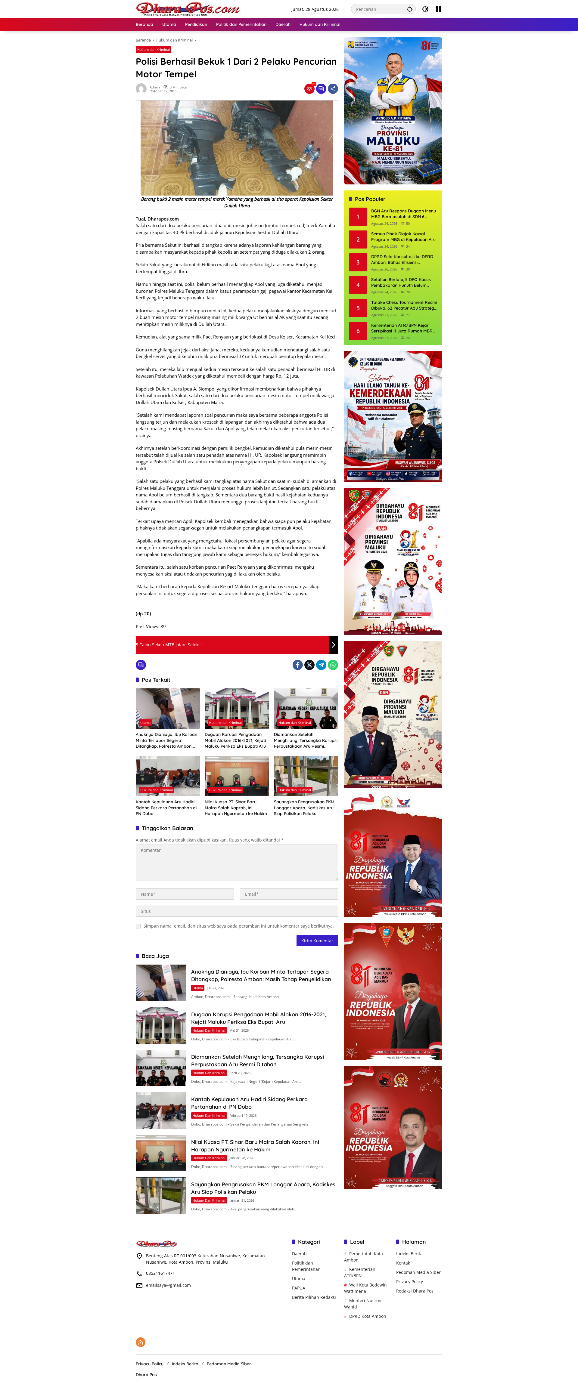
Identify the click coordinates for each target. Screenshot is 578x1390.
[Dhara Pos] (188, 8)
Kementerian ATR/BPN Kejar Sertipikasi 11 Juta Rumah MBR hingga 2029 (402, 328)
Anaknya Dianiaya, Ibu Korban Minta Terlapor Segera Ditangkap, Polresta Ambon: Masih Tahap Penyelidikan (166, 740)
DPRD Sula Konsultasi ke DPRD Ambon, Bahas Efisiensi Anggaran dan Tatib (402, 260)
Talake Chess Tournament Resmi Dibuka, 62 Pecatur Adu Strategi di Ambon (404, 305)
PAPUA (298, 1288)
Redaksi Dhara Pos (415, 1291)
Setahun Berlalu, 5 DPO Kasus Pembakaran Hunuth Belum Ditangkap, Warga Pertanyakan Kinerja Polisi (403, 283)
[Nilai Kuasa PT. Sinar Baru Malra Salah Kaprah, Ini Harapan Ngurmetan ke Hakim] (237, 776)
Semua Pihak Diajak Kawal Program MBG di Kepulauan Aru (403, 236)
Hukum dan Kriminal (153, 49)
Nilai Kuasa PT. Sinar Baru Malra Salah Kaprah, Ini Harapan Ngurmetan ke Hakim (236, 807)
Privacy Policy (409, 1281)
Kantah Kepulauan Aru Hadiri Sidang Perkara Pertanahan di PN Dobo (166, 807)
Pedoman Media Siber (418, 1272)
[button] (410, 9)
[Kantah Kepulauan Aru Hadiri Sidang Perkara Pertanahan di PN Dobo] (168, 776)
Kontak (403, 1263)
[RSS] (140, 1342)
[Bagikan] (333, 89)
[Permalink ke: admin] (143, 88)
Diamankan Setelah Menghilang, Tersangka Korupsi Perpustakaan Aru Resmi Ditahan (305, 740)
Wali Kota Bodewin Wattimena (365, 1288)
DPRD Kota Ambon (367, 1316)
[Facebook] (298, 665)
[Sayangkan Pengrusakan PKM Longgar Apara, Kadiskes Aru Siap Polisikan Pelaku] (306, 776)
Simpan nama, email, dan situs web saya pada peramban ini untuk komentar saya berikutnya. (239, 926)
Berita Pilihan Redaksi (314, 1297)
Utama (145, 722)
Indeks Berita (409, 1253)
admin (155, 87)
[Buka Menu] (438, 9)
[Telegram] (321, 665)
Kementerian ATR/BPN (359, 1272)
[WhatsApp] (333, 665)
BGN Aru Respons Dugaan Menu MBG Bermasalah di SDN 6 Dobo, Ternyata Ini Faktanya (403, 214)
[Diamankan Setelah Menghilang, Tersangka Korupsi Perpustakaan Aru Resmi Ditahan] (306, 708)
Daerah (299, 1253)
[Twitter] (309, 665)
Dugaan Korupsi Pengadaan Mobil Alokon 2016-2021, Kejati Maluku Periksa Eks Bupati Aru (235, 740)
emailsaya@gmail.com (168, 1285)
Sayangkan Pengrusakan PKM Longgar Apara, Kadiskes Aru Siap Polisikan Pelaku (304, 807)
